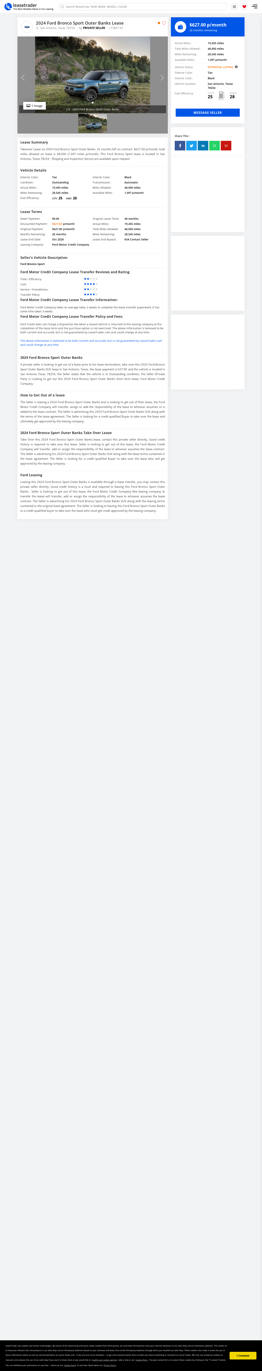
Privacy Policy (110, 1365)
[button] (254, 6)
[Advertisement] (208, 197)
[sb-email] (226, 145)
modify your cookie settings (104, 1360)
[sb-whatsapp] (214, 145)
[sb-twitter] (191, 145)
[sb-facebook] (180, 145)
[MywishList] (244, 6)
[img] (92, 74)
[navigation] (93, 103)
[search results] (234, 6)
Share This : (182, 136)
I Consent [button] (243, 1355)
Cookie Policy (142, 1360)
